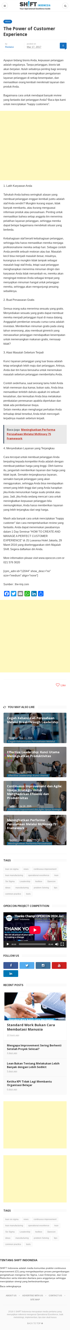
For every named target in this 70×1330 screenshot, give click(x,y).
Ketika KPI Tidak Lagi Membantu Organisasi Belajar (29, 1083)
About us (11, 1295)
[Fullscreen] (62, 944)
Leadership (25, 881)
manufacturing (22, 887)
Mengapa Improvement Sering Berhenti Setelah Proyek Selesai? (34, 1047)
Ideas (7, 21)
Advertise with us (32, 1295)
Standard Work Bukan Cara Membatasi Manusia (31, 1027)
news (26, 869)
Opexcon (51, 881)
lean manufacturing (14, 875)
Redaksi (9, 47)
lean (56, 875)
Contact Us (55, 1295)
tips (55, 887)
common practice (13, 894)
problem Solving (41, 887)
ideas (7, 887)
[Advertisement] (35, 145)
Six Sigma (10, 881)
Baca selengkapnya (10, 1286)
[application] (35, 930)
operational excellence (38, 875)
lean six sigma (12, 869)
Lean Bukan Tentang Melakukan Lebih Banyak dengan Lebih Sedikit (33, 1065)
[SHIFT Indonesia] (35, 5)
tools (28, 894)
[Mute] (56, 944)
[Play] (8, 944)
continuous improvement (45, 869)
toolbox (38, 881)
